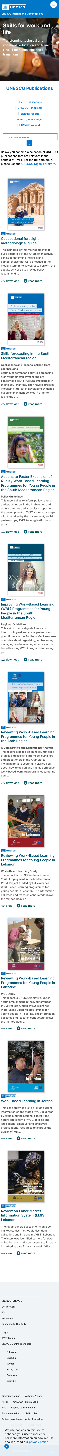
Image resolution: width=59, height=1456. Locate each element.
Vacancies (7, 1318)
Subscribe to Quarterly (14, 1324)
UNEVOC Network (29, 125)
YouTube (11, 1381)
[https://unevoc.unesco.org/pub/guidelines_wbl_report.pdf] (3, 659)
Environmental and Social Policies (19, 1413)
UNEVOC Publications (29, 102)
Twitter (10, 1363)
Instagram (12, 1369)
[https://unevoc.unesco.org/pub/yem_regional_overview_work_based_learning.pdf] (3, 783)
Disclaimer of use (11, 1396)
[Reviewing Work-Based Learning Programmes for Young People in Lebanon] (18, 905)
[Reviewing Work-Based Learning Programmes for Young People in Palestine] (18, 1028)
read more (35, 281)
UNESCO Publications (30, 119)
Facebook (12, 1375)
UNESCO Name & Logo (25, 1401)
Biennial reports (29, 113)
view (9, 905)
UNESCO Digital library (36, 164)
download (12, 281)
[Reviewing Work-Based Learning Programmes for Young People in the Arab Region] (25, 783)
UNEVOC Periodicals (30, 107)
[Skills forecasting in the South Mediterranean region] (25, 404)
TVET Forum (8, 1338)
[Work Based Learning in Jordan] (18, 1138)
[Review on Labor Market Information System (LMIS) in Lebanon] (18, 1253)
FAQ (4, 1312)
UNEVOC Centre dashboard (16, 1343)
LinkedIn (11, 1357)
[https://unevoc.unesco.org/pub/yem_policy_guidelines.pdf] (3, 531)
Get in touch (8, 1306)
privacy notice (38, 1442)
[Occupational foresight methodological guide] (25, 281)
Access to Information (23, 1407)
